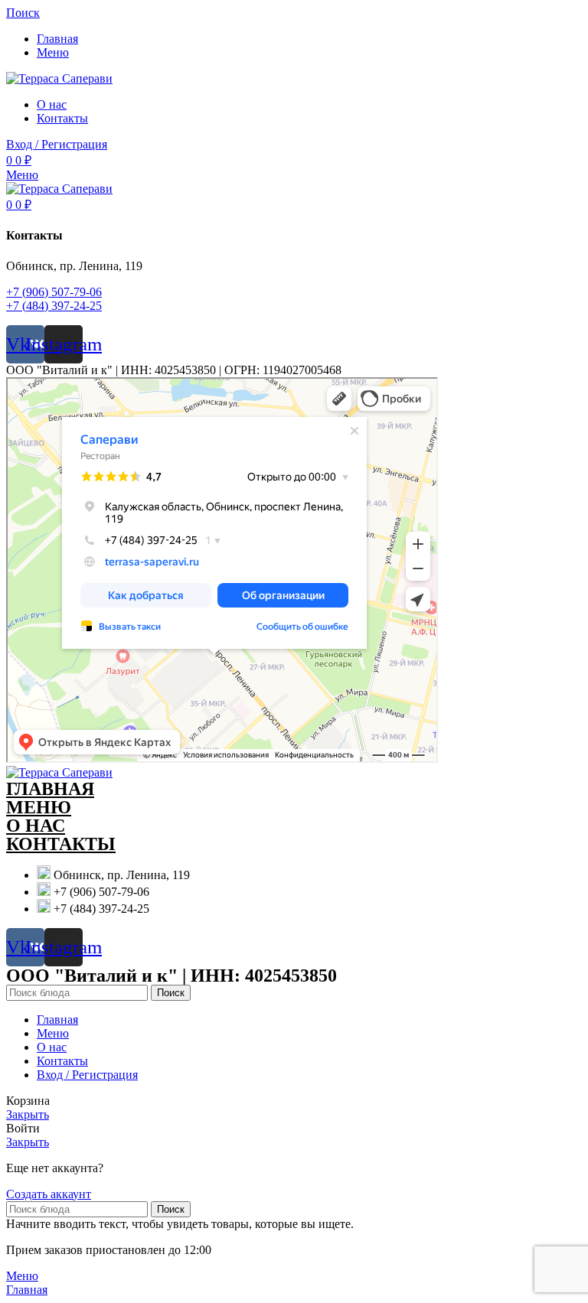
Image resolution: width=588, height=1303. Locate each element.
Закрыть (27, 1114)
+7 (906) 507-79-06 (54, 291)
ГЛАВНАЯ (50, 789)
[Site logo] (59, 78)
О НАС (35, 826)
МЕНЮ (38, 807)
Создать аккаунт (48, 1193)
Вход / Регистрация (87, 1074)
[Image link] (59, 772)
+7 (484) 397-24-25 (54, 305)
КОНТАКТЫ (61, 844)
